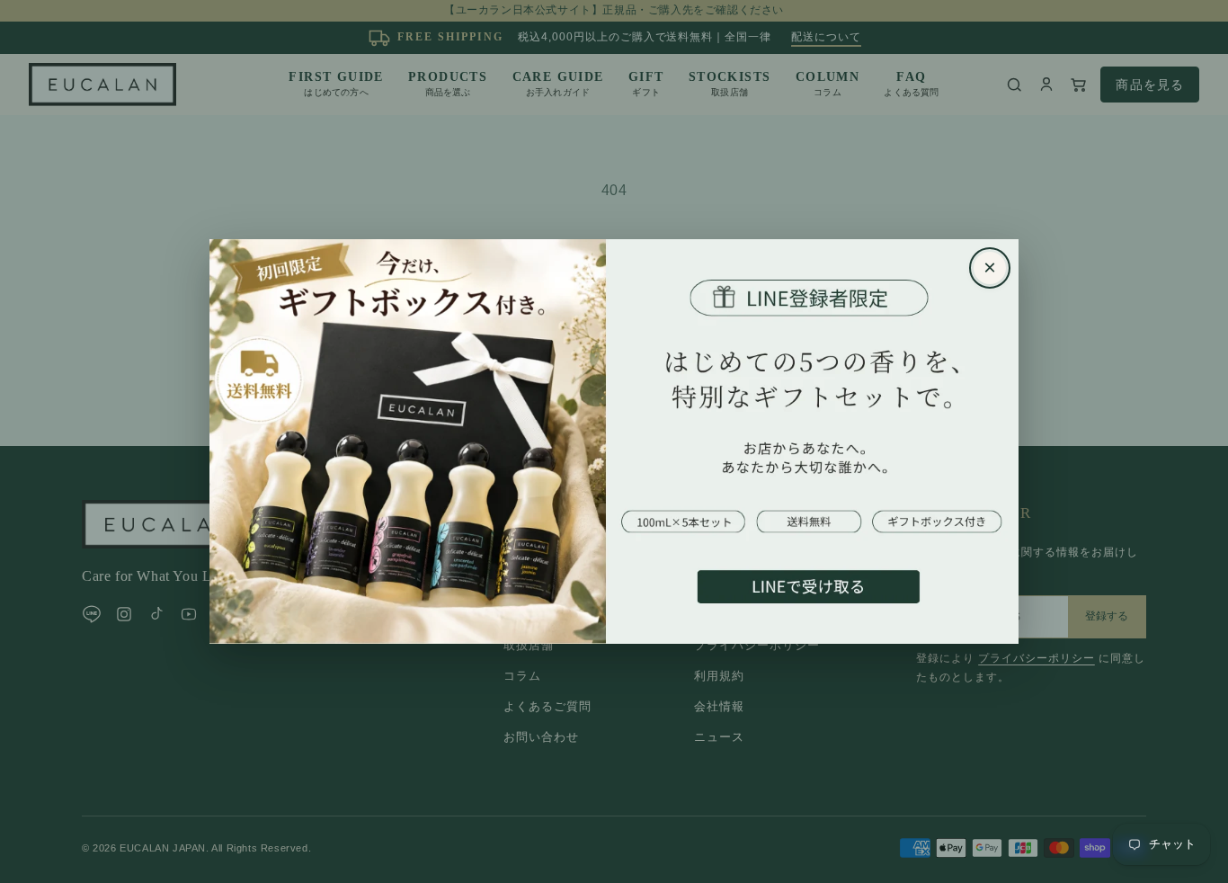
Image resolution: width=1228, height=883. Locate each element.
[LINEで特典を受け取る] (614, 441)
